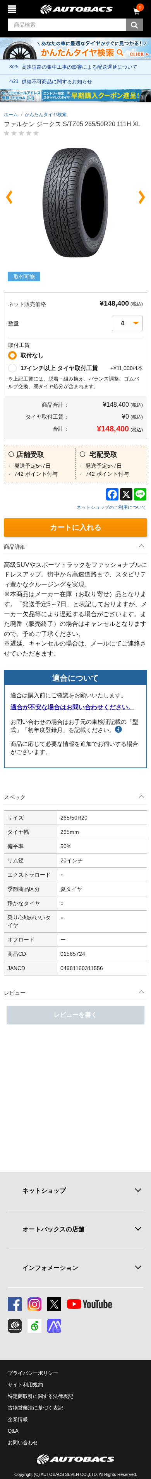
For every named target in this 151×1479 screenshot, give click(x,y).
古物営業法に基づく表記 (35, 1408)
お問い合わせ (23, 1442)
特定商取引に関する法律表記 (40, 1396)
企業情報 (18, 1419)
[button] (9, 197)
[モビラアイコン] (54, 1326)
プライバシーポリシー (33, 1373)
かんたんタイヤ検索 (46, 114)
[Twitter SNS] (54, 1304)
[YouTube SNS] (89, 1304)
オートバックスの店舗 (53, 1229)
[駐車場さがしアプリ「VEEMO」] (34, 1326)
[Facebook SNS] (15, 1304)
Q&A (13, 1431)
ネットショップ (44, 1190)
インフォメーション (50, 1267)
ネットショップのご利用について (111, 507)
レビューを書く (75, 1014)
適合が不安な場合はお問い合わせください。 (72, 707)
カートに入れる (75, 527)
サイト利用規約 (25, 1385)
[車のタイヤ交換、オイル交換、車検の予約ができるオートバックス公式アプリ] (15, 1326)
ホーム (11, 114)
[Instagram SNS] (34, 1304)
